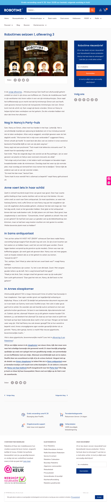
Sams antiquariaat (54, 361)
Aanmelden (90, 73)
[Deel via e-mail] (27, 79)
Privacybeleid (49, 473)
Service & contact (50, 456)
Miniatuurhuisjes (36, 18)
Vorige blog (10, 395)
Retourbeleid (48, 469)
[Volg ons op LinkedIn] (96, 99)
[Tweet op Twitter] (23, 79)
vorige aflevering (15, 92)
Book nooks (52, 18)
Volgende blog (60, 395)
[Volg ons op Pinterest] (83, 99)
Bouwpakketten (18, 18)
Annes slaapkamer (23, 361)
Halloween (77, 18)
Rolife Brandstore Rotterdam (54, 453)
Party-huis (54, 368)
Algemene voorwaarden (52, 466)
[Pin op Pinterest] (19, 79)
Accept (99, 497)
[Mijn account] (100, 10)
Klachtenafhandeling (51, 479)
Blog (18, 25)
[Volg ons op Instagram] (79, 99)
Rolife (97, 18)
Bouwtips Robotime (51, 463)
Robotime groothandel (52, 483)
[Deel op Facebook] (15, 79)
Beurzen (27, 25)
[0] (105, 10)
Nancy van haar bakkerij (16, 368)
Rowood (7, 25)
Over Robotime (49, 446)
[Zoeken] (92, 10)
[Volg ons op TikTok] (92, 99)
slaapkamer (32, 345)
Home (6, 18)
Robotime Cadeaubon (52, 459)
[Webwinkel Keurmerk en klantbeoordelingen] (14, 469)
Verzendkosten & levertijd (53, 476)
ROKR (86, 18)
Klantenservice (38, 25)
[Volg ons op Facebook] (75, 99)
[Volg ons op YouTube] (88, 99)
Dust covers (64, 18)
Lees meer (27, 461)
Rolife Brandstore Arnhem (53, 449)
